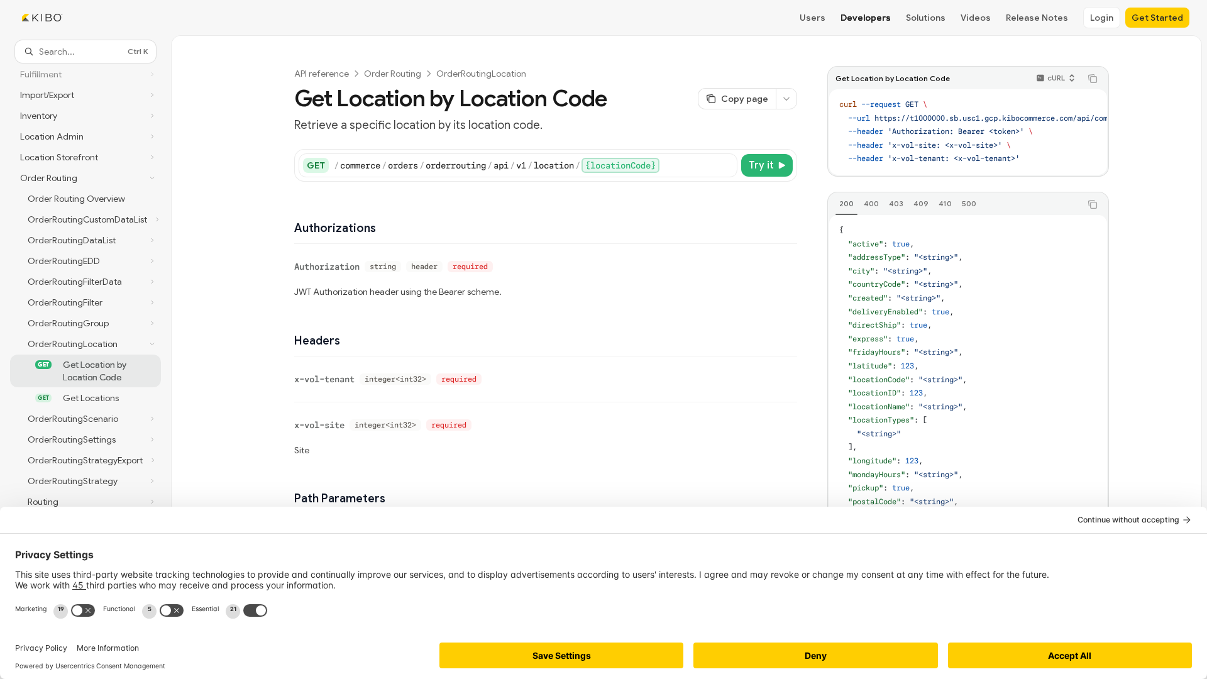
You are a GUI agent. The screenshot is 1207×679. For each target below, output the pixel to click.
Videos (976, 17)
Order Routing (392, 73)
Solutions (925, 17)
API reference (321, 73)
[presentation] (85, 354)
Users (812, 17)
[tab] (846, 203)
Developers (865, 17)
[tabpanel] (968, 436)
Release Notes (1037, 17)
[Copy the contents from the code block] (1092, 78)
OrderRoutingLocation (481, 73)
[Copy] (725, 165)
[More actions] (786, 98)
